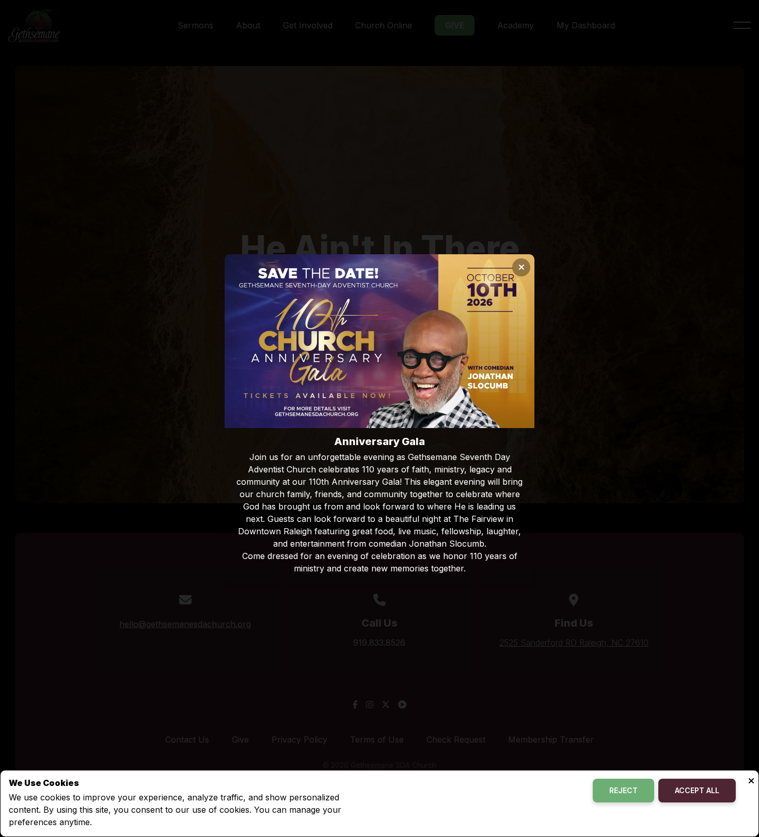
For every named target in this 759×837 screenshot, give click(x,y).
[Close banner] (521, 267)
